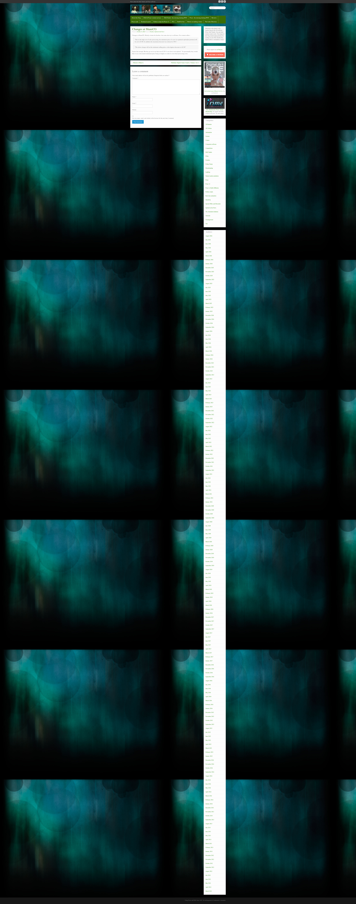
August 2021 (209, 474)
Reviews (214, 18)
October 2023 (209, 371)
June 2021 (208, 482)
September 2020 (210, 518)
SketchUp (208, 200)
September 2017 (210, 629)
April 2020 (208, 537)
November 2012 (210, 859)
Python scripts (209, 192)
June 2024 (208, 339)
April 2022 (208, 442)
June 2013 (208, 831)
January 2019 (209, 597)
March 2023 (209, 398)
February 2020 (209, 545)
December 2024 (210, 315)
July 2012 (208, 875)
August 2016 (209, 680)
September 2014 (210, 772)
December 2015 (210, 712)
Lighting (208, 172)
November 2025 (210, 271)
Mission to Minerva (138, 63)
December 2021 (210, 458)
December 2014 (210, 760)
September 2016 (210, 676)
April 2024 (208, 347)
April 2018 (208, 601)
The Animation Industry (212, 211)
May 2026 (208, 248)
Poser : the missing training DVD (199, 18)
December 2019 (210, 553)
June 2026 (208, 244)
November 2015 (210, 716)
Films (207, 156)
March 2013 (209, 843)
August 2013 (209, 823)
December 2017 (210, 617)
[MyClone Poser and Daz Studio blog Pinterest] (222, 1)
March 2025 (209, 303)
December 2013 (210, 808)
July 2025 (208, 287)
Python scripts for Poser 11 (161, 22)
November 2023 (210, 367)
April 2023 (208, 394)
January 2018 (209, 613)
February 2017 (209, 657)
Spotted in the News (159, 31)
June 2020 (208, 530)
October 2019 (209, 561)
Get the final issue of (213, 91)
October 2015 (209, 720)
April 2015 (208, 744)
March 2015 (209, 748)
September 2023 (210, 375)
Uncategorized (209, 219)
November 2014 (210, 764)
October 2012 (209, 863)
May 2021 (208, 486)
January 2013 (209, 851)
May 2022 (208, 438)
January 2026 (209, 263)
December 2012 (210, 855)
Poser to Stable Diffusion (212, 188)
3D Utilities (209, 128)
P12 (173, 22)
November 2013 (210, 812)
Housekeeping (209, 168)
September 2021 (210, 470)
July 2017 (208, 637)
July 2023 (208, 383)
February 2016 (209, 704)
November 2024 (210, 319)
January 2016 (209, 708)
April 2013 (208, 839)
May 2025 (208, 295)
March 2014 (209, 796)
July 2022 (208, 430)
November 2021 (210, 462)
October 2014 (209, 768)
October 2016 (209, 672)
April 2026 (208, 252)
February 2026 (209, 259)
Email (134, 103)
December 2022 (210, 410)
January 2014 (209, 804)
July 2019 (208, 573)
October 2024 (209, 323)
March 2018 (209, 605)
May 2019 (208, 581)
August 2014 (209, 776)
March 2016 (209, 700)
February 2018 (209, 609)
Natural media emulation (212, 176)
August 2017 (209, 633)
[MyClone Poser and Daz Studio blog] (156, 9)
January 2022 (209, 454)
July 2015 (208, 732)
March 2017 (209, 653)
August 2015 (209, 728)
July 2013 (208, 827)
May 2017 (208, 645)
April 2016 (208, 696)
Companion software (211, 144)
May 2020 (208, 533)
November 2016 (210, 669)
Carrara (207, 136)
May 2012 (208, 883)
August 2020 (209, 522)
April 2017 (208, 649)
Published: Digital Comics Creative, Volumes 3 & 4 (184, 63)
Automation (209, 132)
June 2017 (208, 641)
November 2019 (210, 557)
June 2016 (208, 688)
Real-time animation (211, 196)
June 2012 (208, 879)
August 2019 (209, 569)
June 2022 (208, 434)
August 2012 (209, 871)
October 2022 (209, 418)
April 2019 (208, 585)
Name (134, 97)
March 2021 (209, 494)
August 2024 (209, 331)
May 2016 (208, 692)
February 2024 (209, 355)
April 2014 (208, 792)
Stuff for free (181, 22)
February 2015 (209, 752)
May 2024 (208, 343)
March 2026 (209, 256)
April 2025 (208, 299)
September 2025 (210, 279)
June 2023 (208, 387)
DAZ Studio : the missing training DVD (175, 18)
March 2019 (209, 589)
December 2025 (210, 267)
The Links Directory (211, 22)
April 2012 (208, 887)
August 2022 (209, 426)
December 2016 (210, 665)
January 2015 (209, 756)
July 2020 (208, 526)
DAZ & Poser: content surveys (152, 18)
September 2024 (210, 327)
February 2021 (209, 498)
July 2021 (208, 478)
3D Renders (209, 124)
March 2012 (209, 891)
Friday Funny (209, 164)
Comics (207, 140)
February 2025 (209, 307)
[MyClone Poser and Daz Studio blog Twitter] (225, 1)
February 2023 (209, 402)
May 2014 (208, 788)
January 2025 (209, 311)
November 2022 (210, 414)
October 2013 (209, 815)
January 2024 (209, 359)
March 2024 (209, 351)
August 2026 (209, 236)
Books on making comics (194, 22)
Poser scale (135, 22)
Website (134, 110)
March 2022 (209, 446)
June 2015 (208, 736)
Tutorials (208, 215)
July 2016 (208, 684)
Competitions (209, 148)
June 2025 (208, 291)
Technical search (146, 22)
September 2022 (210, 422)
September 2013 (210, 819)
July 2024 (208, 335)
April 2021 (208, 490)
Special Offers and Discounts (213, 204)
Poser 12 (208, 184)
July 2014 (208, 780)
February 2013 (209, 847)
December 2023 (210, 363)
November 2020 (210, 510)
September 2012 (210, 867)
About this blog (136, 18)
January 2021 (209, 502)
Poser (207, 180)
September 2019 (210, 565)
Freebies (152, 31)
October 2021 (209, 466)
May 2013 (208, 835)
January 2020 (209, 549)
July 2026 (208, 240)
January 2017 (209, 661)
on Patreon (219, 49)
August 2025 (209, 283)
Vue (207, 223)
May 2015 (208, 740)
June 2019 (208, 577)
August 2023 (209, 379)
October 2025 (209, 275)
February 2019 (209, 593)
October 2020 (209, 514)
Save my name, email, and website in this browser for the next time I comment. (153, 118)
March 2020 (209, 541)
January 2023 (209, 406)
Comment (135, 78)
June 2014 (208, 784)
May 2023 (208, 391)
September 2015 (210, 724)
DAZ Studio (209, 152)
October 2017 (209, 625)
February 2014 (209, 800)
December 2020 (210, 506)
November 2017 (210, 621)
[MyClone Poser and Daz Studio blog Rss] (219, 1)
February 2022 (209, 450)
